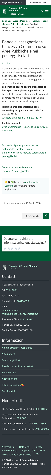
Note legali (24, 447)
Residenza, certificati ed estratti (18, 366)
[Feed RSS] (37, 454)
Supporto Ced (29, 450)
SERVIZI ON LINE (38, 2)
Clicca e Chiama (17, 13)
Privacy (38, 447)
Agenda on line (9, 379)
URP (42, 450)
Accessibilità (8, 447)
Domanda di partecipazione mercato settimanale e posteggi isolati (20, 147)
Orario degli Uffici (11, 360)
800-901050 (41, 409)
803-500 (21, 418)
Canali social (8, 391)
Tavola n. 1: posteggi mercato (17, 167)
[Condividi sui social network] (46, 216)
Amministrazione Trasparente (17, 347)
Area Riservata (9, 450)
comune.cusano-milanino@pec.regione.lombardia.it (20, 312)
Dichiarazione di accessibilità (16, 454)
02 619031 (11, 290)
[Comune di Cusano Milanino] (4, 11)
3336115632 (26, 319)
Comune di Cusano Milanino (18, 9)
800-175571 (40, 423)
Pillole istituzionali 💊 (13, 385)
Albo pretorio (8, 354)
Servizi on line (9, 372)
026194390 (23, 301)
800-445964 (42, 429)
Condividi (32, 216)
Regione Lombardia (11, 2)
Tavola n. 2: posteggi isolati (15, 171)
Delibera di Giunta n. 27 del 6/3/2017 (22, 117)
